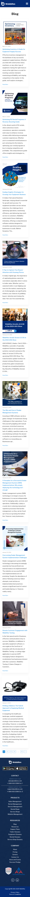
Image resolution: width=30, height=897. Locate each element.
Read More (5, 84)
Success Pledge (15, 862)
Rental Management (15, 804)
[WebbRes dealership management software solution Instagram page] (12, 880)
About (15, 849)
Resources (15, 827)
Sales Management (15, 801)
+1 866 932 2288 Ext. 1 (15, 783)
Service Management (15, 806)
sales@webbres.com (15, 781)
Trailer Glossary (15, 832)
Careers (15, 854)
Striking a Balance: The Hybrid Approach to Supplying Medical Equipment (13, 708)
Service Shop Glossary (15, 839)
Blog (15, 824)
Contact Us (15, 857)
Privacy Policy (15, 892)
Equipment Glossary (15, 834)
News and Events (15, 859)
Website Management (15, 814)
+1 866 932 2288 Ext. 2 (15, 791)
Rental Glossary (15, 837)
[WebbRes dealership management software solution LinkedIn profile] (17, 880)
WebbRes (22, 889)
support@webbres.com (15, 789)
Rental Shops (15, 809)
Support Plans (15, 829)
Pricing (15, 852)
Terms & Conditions (15, 894)
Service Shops (15, 812)
